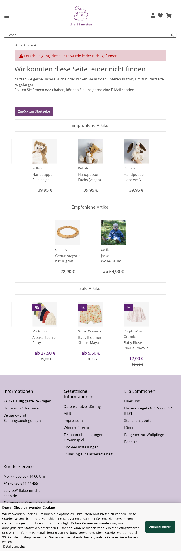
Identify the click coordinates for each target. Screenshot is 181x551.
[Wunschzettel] (160, 16)
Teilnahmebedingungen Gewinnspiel (83, 437)
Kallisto (37, 168)
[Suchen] (173, 35)
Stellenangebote (137, 420)
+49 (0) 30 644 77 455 (21, 483)
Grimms (61, 249)
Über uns (132, 401)
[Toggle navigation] (6, 16)
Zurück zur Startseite (34, 111)
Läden (129, 427)
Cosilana (107, 249)
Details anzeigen (15, 546)
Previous (22, 166)
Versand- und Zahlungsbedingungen (22, 418)
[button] (152, 16)
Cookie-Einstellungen (81, 447)
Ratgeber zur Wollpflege (144, 434)
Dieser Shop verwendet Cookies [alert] (29, 507)
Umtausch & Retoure (21, 408)
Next (159, 166)
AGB (67, 413)
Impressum (73, 420)
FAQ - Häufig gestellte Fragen (27, 401)
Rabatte (130, 441)
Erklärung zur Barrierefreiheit (88, 454)
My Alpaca (40, 331)
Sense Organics (89, 331)
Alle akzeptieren (160, 527)
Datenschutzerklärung (82, 406)
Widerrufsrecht (76, 427)
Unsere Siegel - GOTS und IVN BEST (148, 411)
